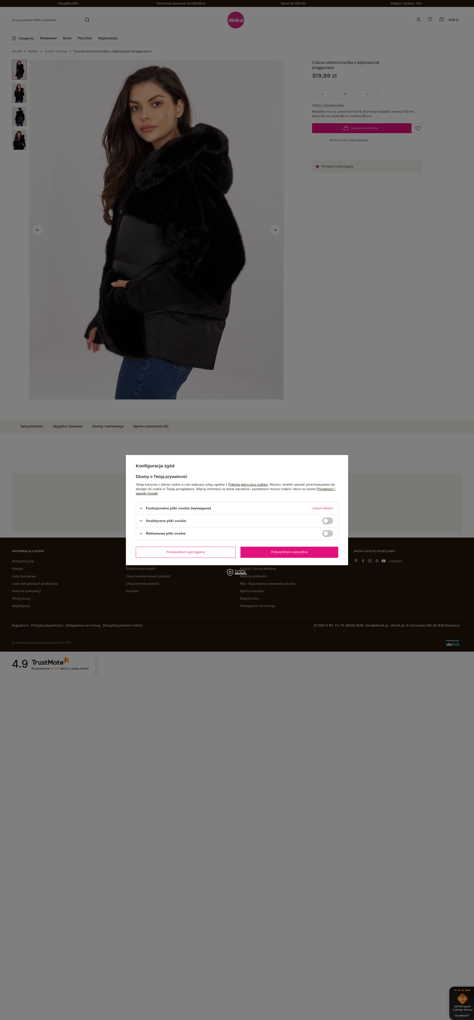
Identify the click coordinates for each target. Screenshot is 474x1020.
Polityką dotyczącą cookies (248, 484)
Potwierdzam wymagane (185, 552)
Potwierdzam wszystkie (289, 552)
